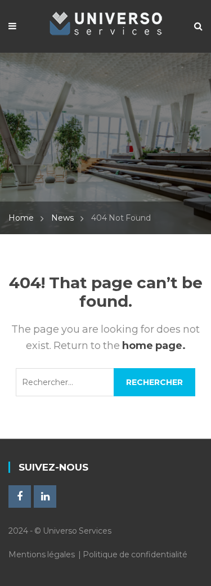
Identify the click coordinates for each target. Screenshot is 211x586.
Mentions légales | (45, 554)
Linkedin (45, 496)
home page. (154, 345)
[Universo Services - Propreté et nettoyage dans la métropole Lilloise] (106, 20)
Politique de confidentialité (135, 554)
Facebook (19, 496)
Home (21, 218)
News (62, 218)
